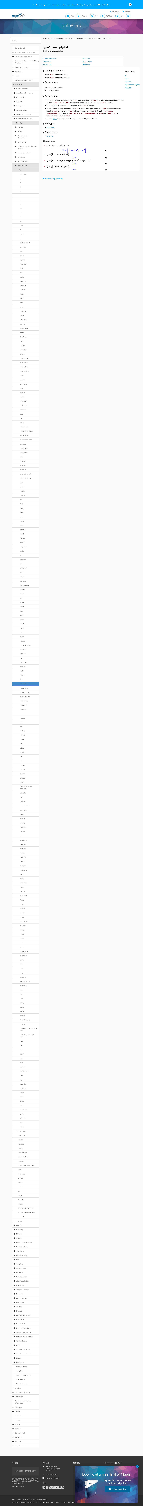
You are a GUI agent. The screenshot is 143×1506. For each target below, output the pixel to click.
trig (21, 1058)
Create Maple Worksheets (23, 56)
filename (22, 495)
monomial (23, 649)
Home (45, 38)
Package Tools (20, 106)
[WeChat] (62, 1487)
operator (23, 752)
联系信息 (46, 1463)
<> (21, 213)
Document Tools (21, 1277)
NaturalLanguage (21, 1298)
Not (21, 722)
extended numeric (25, 474)
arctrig (22, 298)
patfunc (22, 774)
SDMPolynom (24, 951)
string (22, 1003)
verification (23, 1110)
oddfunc (22, 748)
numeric (22, 735)
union (22, 1097)
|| (20, 238)
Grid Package (20, 1285)
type (21, 1075)
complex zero (24, 358)
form (21, 517)
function (22, 529)
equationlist (24, 448)
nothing (22, 731)
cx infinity (23, 392)
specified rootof (25, 981)
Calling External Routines (24, 118)
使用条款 (47, 1502)
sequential (23, 956)
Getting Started (20, 48)
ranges (20, 1221)
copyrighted (23, 384)
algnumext (23, 264)
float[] (22, 508)
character (23, 350)
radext (22, 874)
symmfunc (23, 1024)
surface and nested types (27, 1165)
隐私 (52, 1502)
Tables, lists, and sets (24, 153)
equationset (24, 452)
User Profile (20, 1362)
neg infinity (23, 662)
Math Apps (18, 1407)
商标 (69, 1502)
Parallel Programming (23, 1349)
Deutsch (32, 1499)
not (21, 726)
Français (25, 1499)
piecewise (23, 793)
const (22, 375)
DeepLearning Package (23, 1315)
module (22, 641)
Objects (18, 1238)
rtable (22, 938)
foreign (22, 512)
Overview (23, 174)
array (22, 307)
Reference (18, 1420)
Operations (20, 1251)
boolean (22, 324)
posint (22, 814)
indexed (22, 564)
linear (22, 594)
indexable (23, 559)
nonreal (22, 718)
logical (22, 615)
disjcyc (22, 414)
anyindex (23, 281)
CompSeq (19, 1371)
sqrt (21, 990)
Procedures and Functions (24, 1354)
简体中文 (45, 1499)
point (21, 797)
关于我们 (15, 1463)
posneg (22, 823)
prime (22, 836)
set (21, 964)
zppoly (22, 1127)
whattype (22, 1174)
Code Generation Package (24, 93)
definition (22, 1135)
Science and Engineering (22, 1392)
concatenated (24, 371)
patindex (22, 778)
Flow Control (20, 1324)
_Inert (22, 234)
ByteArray (23, 337)
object (22, 739)
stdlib (21, 998)
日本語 (39, 1499)
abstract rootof (25, 243)
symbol (22, 1015)
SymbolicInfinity (25, 1020)
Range (22, 900)
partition (23, 769)
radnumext (23, 896)
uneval (22, 1092)
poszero (22, 831)
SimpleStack (23, 973)
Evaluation (19, 1229)
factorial (22, 487)
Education (18, 1411)
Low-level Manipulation (23, 1328)
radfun (22, 878)
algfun (22, 255)
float (21, 504)
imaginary (23, 547)
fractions (20, 1195)
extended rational (25, 478)
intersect (23, 581)
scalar (22, 947)
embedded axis (24, 427)
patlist (22, 782)
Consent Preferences (61, 1502)
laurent (22, 589)
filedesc (22, 491)
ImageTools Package (22, 1289)
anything (23, 285)
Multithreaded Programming (25, 1242)
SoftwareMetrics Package (24, 1337)
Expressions (20, 1319)
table (21, 1041)
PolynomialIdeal (25, 806)
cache (22, 341)
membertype (23, 1152)
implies (22, 551)
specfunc (23, 977)
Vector (22, 1101)
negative (22, 667)
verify (22, 1114)
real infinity (23, 921)
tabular (22, 1045)
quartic (22, 861)
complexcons (24, 362)
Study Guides (19, 1416)
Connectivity (19, 1396)
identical (22, 542)
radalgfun (23, 866)
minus (22, 637)
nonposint (23, 709)
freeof (22, 525)
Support (51, 38)
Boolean (20, 1182)
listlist (22, 602)
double (22, 422)
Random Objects (21, 1341)
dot (21, 418)
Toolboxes (18, 1437)
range (22, 904)
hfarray (22, 538)
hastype (21, 1144)
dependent (23, 401)
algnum (22, 260)
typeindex (23, 1084)
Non (21, 679)
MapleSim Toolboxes (21, 1446)
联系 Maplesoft (116, 11)
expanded (23, 470)
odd (21, 744)
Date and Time (21, 97)
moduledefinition (25, 645)
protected (23, 848)
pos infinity (23, 810)
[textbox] (58, 146)
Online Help (59, 38)
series (22, 960)
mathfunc (23, 624)
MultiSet (20, 127)
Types (21, 170)
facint (22, 482)
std (21, 994)
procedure (23, 840)
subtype (21, 1161)
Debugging (19, 1311)
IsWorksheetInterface (23, 1375)
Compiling (19, 1264)
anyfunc (22, 277)
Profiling (18, 1307)
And (21, 268)
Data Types (20, 123)
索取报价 (127, 11)
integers (20, 1204)
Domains (19, 1225)
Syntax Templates (21, 1384)
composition (24, 367)
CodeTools (19, 1272)
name (22, 658)
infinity (22, 572)
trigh (21, 1062)
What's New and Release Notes (25, 52)
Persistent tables (23, 161)
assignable (23, 311)
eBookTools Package (22, 1281)
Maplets (18, 1358)
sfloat (22, 968)
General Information (22, 89)
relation (22, 930)
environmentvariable (26, 440)
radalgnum (23, 870)
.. (20, 195)
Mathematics (19, 71)
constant (23, 380)
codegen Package (21, 1268)
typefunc (23, 1080)
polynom (23, 801)
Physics (17, 76)
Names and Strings (22, 1247)
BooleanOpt (24, 328)
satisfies (22, 943)
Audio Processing (21, 1255)
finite (21, 500)
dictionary (23, 405)
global (22, 534)
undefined (23, 1088)
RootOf (22, 934)
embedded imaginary (26, 431)
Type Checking (22, 165)
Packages (19, 101)
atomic (22, 315)
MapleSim (18, 1441)
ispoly (21, 1148)
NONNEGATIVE (25, 696)
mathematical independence (26, 1212)
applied (22, 294)
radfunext (23, 883)
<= (21, 208)
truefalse (23, 1067)
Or (21, 756)
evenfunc (23, 461)
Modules (19, 1234)
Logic (17, 1345)
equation (23, 444)
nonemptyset (24, 688)
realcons (23, 926)
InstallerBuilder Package (24, 114)
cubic (21, 388)
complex (22, 354)
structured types (24, 1157)
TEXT (22, 1054)
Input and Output (21, 110)
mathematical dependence (26, 1208)
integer (22, 577)
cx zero (22, 397)
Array (22, 303)
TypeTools (22, 1131)
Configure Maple (20, 1433)
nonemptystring (25, 692)
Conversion (21, 157)
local (21, 611)
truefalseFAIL (24, 1071)
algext (22, 251)
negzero (22, 675)
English (19, 1499)
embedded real (24, 435)
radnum (22, 891)
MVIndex (23, 654)
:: (20, 200)
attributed (23, 320)
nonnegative (24, 701)
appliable (22, 290)
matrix (22, 632)
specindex (23, 985)
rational (22, 908)
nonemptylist (24, 684)
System (17, 1424)
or (21, 761)
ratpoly (22, 913)
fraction (22, 521)
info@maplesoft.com (52, 1478)
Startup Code (20, 1379)
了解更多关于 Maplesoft (18, 1486)
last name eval (24, 585)
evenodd (22, 465)
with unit (23, 1118)
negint (22, 671)
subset (22, 1007)
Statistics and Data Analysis (24, 80)
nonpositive (24, 714)
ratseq (22, 917)
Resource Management (23, 1332)
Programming (19, 84)
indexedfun (23, 568)
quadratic (23, 857)
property (23, 844)
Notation (19, 1294)
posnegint (23, 827)
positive (22, 818)
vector (22, 1105)
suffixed (22, 1011)
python (22, 853)
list (21, 598)
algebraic (23, 247)
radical (22, 887)
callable (22, 345)
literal (22, 607)
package (22, 765)
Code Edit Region (21, 1367)
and (21, 273)
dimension (23, 410)
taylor (22, 1050)
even (21, 457)
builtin (22, 332)
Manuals (18, 1429)
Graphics (18, 1388)
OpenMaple (20, 1302)
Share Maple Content (21, 67)
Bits (17, 1259)
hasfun (21, 1140)
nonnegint (23, 705)
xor (21, 1122)
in (20, 555)
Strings (20, 131)
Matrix (22, 628)
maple (22, 619)
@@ (21, 225)
